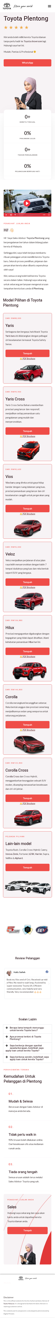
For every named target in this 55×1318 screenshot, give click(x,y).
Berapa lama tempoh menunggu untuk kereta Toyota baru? (27, 1029)
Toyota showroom (33, 41)
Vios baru (10, 482)
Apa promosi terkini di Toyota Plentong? (25, 1038)
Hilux (30, 642)
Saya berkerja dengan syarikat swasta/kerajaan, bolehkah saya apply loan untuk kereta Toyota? (25, 1048)
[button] (49, 6)
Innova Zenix (12, 854)
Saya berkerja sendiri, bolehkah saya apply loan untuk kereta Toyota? (29, 1058)
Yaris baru (10, 336)
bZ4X (31, 854)
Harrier (38, 854)
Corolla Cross (12, 776)
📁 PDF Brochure (27, 358)
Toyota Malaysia (9, 1303)
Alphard (19, 858)
